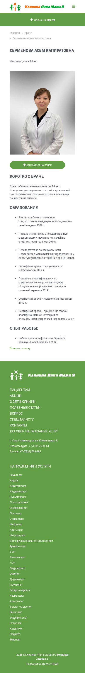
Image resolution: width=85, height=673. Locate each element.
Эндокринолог (18, 617)
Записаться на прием (39, 165)
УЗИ (12, 551)
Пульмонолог (18, 496)
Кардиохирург (18, 491)
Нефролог (16, 524)
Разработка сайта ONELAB (42, 664)
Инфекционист (18, 507)
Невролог (15, 623)
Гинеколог (16, 612)
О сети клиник (22, 401)
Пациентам (20, 389)
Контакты (18, 425)
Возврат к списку (20, 348)
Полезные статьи (25, 407)
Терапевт (15, 639)
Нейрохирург (17, 535)
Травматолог (18, 546)
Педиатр (15, 634)
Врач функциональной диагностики (31, 540)
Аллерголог (17, 601)
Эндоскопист (17, 568)
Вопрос (16, 413)
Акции (15, 395)
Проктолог (16, 584)
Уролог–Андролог (21, 606)
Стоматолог (17, 518)
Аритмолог (16, 529)
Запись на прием (44, 20)
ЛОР (12, 562)
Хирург (14, 480)
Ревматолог (17, 595)
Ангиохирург (17, 557)
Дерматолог (17, 579)
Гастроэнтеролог (20, 590)
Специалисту (22, 419)
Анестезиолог (18, 486)
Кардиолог (16, 628)
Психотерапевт (19, 502)
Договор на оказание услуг (34, 431)
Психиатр (15, 513)
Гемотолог (16, 475)
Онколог (15, 573)
